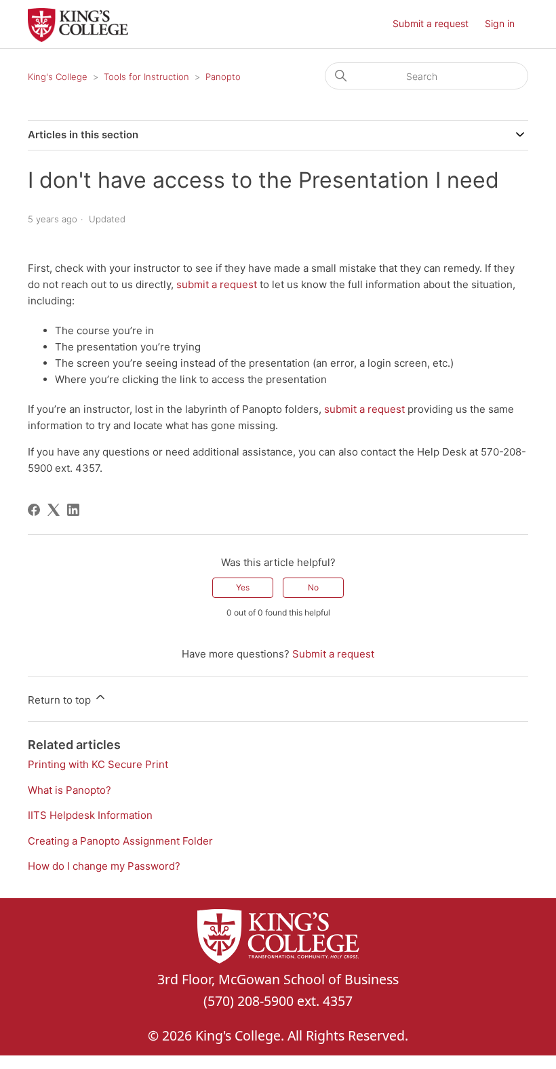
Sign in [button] (500, 23)
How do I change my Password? (104, 866)
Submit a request (431, 23)
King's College (57, 76)
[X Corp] (53, 510)
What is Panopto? (69, 790)
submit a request (216, 284)
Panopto (223, 76)
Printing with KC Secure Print (98, 764)
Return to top (61, 699)
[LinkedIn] (73, 510)
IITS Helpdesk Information (90, 815)
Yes (243, 587)
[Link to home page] (278, 939)
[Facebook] (34, 510)
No (313, 587)
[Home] (78, 38)
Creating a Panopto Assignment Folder (120, 840)
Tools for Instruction (146, 76)
